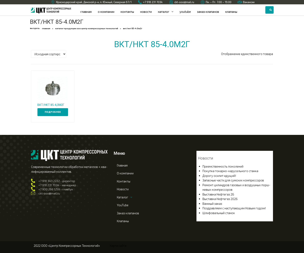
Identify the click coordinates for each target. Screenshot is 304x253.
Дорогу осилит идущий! (219, 175)
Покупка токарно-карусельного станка (230, 171)
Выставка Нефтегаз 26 (218, 194)
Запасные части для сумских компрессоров (233, 180)
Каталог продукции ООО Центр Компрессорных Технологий (86, 28)
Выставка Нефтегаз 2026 (220, 199)
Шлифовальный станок (218, 213)
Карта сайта (118, 245)
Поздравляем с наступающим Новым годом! (234, 208)
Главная (46, 28)
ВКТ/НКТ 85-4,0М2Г (50, 105)
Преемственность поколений (222, 166)
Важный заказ (212, 203)
